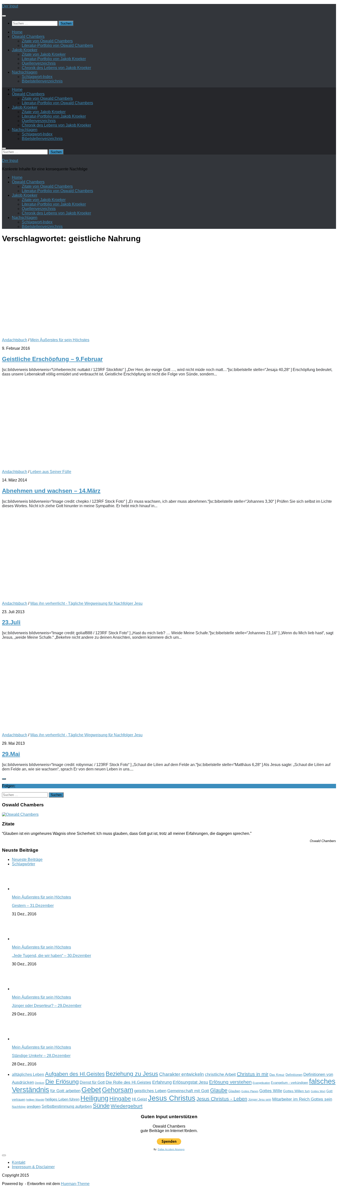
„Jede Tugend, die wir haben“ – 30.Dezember (51, 955)
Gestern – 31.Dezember (33, 905)
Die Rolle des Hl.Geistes (128, 1082)
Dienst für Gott (92, 1082)
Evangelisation (261, 1082)
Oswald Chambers (28, 36)
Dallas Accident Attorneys (171, 1149)
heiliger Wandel (35, 1099)
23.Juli (11, 622)
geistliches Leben (150, 1090)
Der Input (10, 6)
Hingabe (120, 1098)
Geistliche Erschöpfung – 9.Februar (52, 359)
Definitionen (294, 1075)
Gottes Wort (318, 1091)
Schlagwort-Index (37, 77)
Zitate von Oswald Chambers (47, 41)
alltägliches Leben (28, 1074)
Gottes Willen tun (296, 1091)
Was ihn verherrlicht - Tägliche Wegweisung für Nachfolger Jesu (86, 603)
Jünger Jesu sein (259, 1099)
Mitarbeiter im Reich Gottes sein (302, 1099)
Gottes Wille (270, 1090)
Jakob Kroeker (24, 50)
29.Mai (11, 754)
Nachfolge (19, 1107)
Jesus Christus (171, 1098)
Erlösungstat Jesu (190, 1082)
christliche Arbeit (220, 1074)
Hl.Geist (139, 1099)
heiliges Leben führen (62, 1099)
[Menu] (4, 16)
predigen (34, 1106)
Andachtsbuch (14, 340)
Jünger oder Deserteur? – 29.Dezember (46, 1006)
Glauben (234, 1091)
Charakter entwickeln (181, 1074)
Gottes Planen (249, 1091)
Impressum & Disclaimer (33, 1167)
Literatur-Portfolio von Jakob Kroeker (54, 59)
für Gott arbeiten (65, 1090)
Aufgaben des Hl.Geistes (75, 1074)
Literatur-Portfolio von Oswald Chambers (57, 45)
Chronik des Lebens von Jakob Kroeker (56, 68)
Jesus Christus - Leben (221, 1099)
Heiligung (94, 1098)
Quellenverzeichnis (39, 63)
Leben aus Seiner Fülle (50, 472)
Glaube (218, 1090)
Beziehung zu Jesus (132, 1073)
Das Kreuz (277, 1075)
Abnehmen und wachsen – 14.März (51, 490)
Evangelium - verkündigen (289, 1082)
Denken (39, 1082)
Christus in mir (252, 1074)
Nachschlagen (24, 72)
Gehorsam (117, 1090)
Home (17, 32)
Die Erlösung (62, 1082)
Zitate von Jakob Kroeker (44, 54)
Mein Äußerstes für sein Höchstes (59, 340)
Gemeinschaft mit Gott (188, 1090)
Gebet (91, 1089)
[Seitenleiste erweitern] (4, 779)
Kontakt (18, 1162)
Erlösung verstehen (230, 1082)
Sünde (101, 1105)
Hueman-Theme (75, 1184)
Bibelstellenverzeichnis (42, 81)
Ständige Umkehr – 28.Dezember (41, 1056)
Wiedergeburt (127, 1106)
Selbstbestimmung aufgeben (67, 1106)
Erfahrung (162, 1082)
